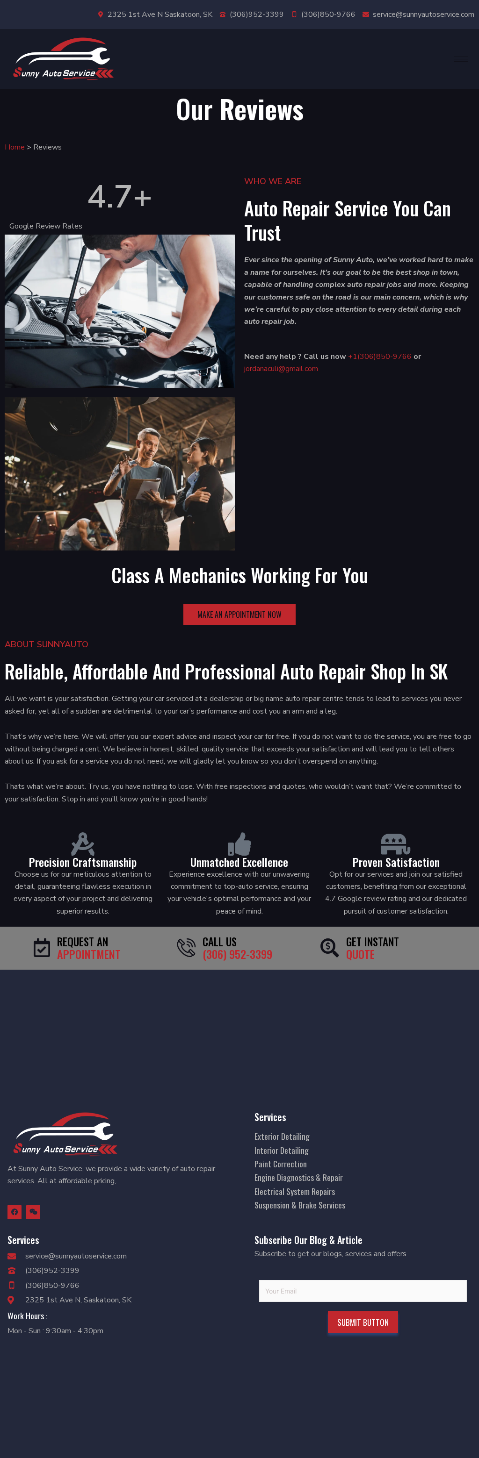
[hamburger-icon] (461, 59)
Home (15, 147)
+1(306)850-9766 (379, 356)
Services (270, 1117)
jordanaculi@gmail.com (281, 369)
